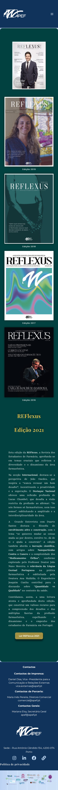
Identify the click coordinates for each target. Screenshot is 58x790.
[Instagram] (14, 758)
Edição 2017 (29, 323)
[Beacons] (44, 758)
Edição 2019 (29, 169)
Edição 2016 (29, 400)
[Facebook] (34, 758)
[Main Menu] (52, 14)
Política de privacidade (15, 764)
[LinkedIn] (24, 758)
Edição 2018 (29, 246)
